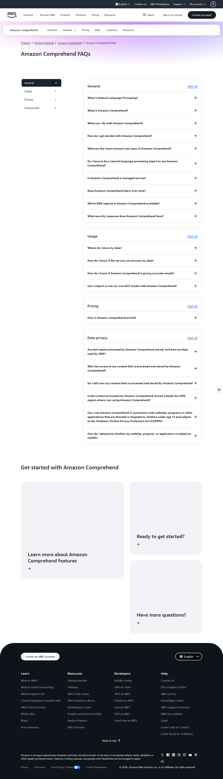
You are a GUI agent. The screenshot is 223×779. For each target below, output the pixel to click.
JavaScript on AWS (125, 720)
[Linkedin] (173, 755)
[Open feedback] (219, 389)
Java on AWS (122, 707)
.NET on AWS (122, 694)
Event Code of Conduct (175, 727)
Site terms (39, 767)
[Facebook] (168, 755)
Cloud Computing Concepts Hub (40, 700)
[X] (162, 755)
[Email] (162, 762)
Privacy (25, 767)
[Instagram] (179, 755)
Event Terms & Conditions (177, 734)
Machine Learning (44, 42)
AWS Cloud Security (33, 707)
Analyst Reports (77, 720)
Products (25, 42)
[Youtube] (190, 755)
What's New (28, 714)
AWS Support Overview (175, 707)
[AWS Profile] (213, 4)
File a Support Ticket (173, 687)
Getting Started (77, 680)
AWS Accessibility (171, 714)
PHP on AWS (122, 714)
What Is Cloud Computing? (37, 687)
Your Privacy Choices (62, 767)
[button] (47, 15)
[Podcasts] (195, 755)
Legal (164, 720)
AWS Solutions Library (81, 700)
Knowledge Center (172, 700)
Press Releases (30, 727)
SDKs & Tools (122, 687)
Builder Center (123, 680)
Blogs (24, 720)
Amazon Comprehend (70, 42)
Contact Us (167, 680)
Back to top (109, 740)
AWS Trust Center (78, 694)
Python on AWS (123, 700)
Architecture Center (79, 707)
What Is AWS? (29, 680)
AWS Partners (76, 727)
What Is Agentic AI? (32, 694)
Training (73, 687)
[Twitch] (184, 755)
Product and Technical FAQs (84, 714)
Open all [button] (192, 86)
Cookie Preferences (96, 767)
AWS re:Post (168, 694)
